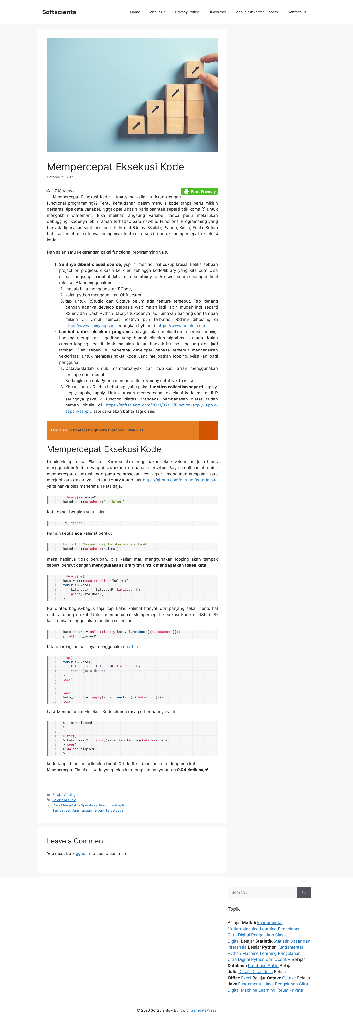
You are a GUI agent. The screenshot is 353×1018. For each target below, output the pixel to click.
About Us (157, 12)
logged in (81, 853)
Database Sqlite (263, 965)
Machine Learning (259, 929)
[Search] (304, 892)
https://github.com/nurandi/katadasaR (180, 480)
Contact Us (296, 12)
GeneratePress (203, 1010)
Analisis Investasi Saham (257, 12)
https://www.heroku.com (181, 325)
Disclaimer (217, 12)
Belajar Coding (64, 795)
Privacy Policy (187, 12)
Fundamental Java (256, 984)
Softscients (59, 12)
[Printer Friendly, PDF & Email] (199, 191)
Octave (289, 978)
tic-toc (131, 646)
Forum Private (289, 990)
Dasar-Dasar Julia (255, 971)
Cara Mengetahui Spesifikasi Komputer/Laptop (90, 805)
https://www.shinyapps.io (89, 325)
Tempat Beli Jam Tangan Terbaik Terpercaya (87, 810)
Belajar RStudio (64, 800)
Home (135, 12)
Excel (246, 978)
